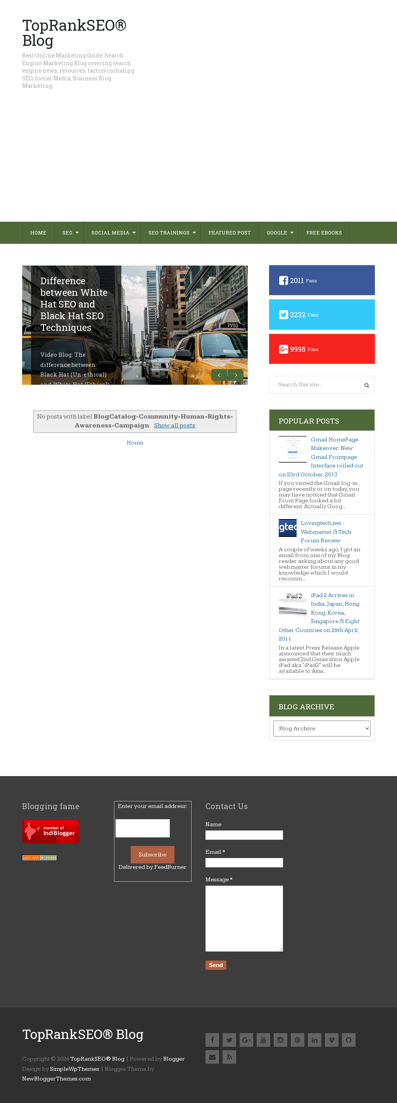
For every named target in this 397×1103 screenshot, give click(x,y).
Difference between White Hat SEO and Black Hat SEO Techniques (73, 304)
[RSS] (229, 1057)
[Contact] (212, 1057)
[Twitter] (229, 1040)
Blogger (174, 1059)
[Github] (349, 1040)
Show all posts (174, 425)
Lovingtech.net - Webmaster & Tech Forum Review (326, 532)
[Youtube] (263, 1040)
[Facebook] (212, 1040)
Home (38, 232)
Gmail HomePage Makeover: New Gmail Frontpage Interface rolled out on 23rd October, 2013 (321, 457)
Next (235, 375)
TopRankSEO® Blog (74, 32)
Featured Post (230, 232)
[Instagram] (280, 1040)
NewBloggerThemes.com (56, 1078)
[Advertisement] (198, 163)
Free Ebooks (324, 232)
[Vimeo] (331, 1040)
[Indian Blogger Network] (50, 842)
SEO (67, 232)
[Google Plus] (246, 1040)
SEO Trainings (169, 232)
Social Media (110, 232)
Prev (219, 375)
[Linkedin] (314, 1040)
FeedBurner (170, 867)
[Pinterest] (297, 1040)
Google (277, 232)
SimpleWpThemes (74, 1069)
